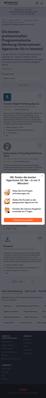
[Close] (42, 175)
